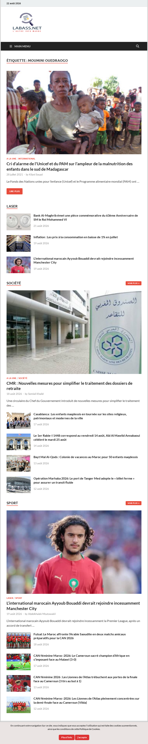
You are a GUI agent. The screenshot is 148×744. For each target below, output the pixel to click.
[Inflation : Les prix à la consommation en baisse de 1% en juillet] (19, 237)
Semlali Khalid (36, 393)
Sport (18, 598)
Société (22, 378)
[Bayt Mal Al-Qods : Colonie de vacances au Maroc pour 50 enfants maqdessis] (19, 457)
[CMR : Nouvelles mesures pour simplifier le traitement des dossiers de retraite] (74, 292)
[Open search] (137, 46)
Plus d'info (66, 737)
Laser (10, 598)
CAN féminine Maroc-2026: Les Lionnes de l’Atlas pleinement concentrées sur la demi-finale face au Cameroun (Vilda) (87, 700)
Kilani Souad (36, 174)
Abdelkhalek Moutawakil (42, 613)
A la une (11, 158)
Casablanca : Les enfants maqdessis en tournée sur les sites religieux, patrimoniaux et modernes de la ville (80, 416)
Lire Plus (13, 190)
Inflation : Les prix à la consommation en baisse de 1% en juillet (76, 237)
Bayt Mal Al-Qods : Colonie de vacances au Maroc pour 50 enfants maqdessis (86, 457)
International (26, 158)
